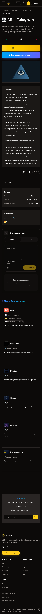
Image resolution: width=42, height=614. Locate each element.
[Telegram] (7, 546)
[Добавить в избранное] (24, 172)
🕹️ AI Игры (7, 218)
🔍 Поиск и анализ (19, 218)
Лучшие (12, 239)
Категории (14, 11)
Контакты (25, 570)
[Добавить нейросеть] (28, 3)
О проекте (5, 584)
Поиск (4, 563)
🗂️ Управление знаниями (12, 222)
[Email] (11, 546)
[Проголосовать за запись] (5, 39)
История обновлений (8, 601)
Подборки (5, 570)
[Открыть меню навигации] (3, 3)
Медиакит (26, 567)
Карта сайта (5, 597)
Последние (29, 239)
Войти (36, 3)
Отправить (31, 267)
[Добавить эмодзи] (13, 267)
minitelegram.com (32, 199)
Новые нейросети (7, 567)
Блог (24, 563)
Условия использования (9, 593)
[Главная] (8, 3)
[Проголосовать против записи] (36, 39)
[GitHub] (3, 546)
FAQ (24, 574)
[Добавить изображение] (8, 267)
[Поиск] (24, 3)
